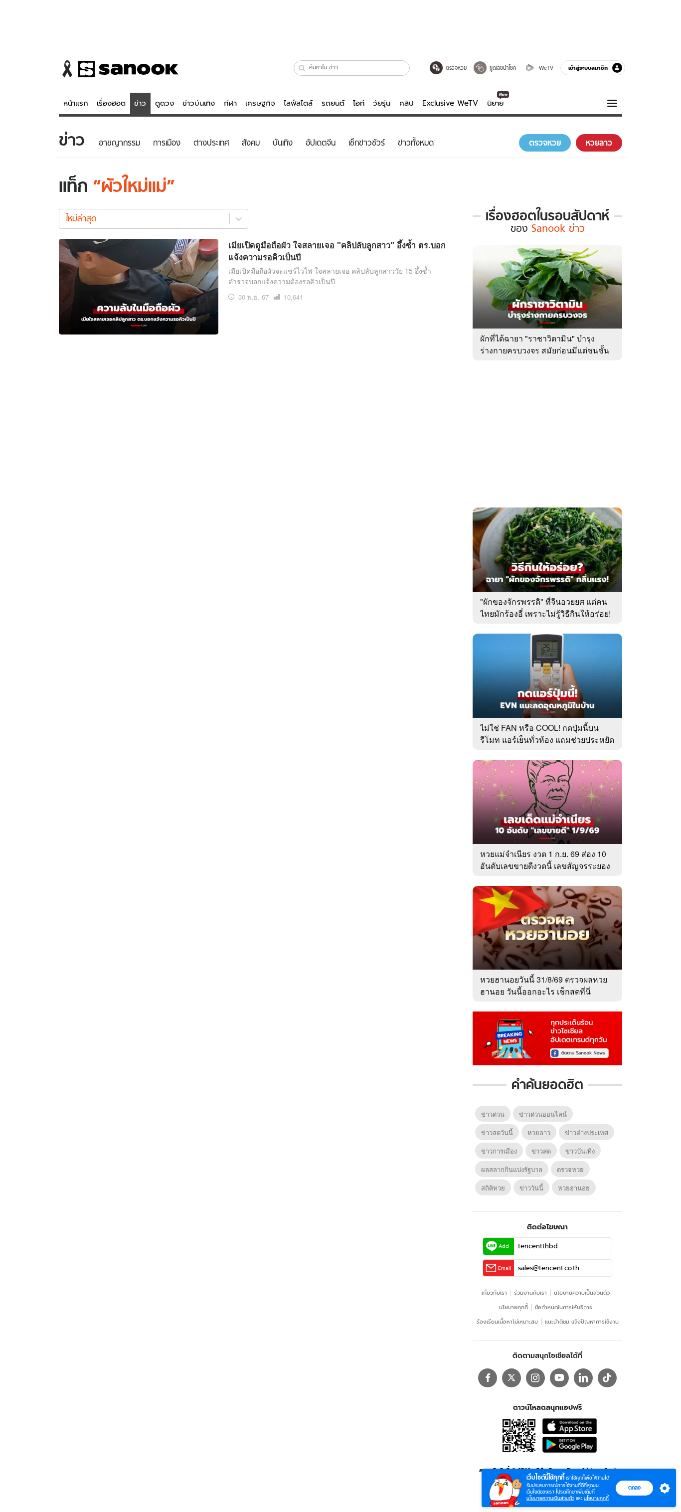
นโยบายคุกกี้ (513, 1307)
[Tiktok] (607, 1377)
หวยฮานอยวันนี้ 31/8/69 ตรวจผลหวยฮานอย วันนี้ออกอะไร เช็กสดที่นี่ (543, 985)
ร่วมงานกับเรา (530, 1293)
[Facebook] (487, 1377)
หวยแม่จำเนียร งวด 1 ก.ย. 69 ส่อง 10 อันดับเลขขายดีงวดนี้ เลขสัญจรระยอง (545, 859)
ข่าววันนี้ (531, 1187)
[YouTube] (559, 1377)
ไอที (358, 103)
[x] (511, 1377)
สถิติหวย (493, 1187)
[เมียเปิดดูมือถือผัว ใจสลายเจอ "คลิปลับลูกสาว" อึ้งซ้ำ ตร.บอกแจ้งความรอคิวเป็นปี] (138, 285)
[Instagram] (535, 1377)
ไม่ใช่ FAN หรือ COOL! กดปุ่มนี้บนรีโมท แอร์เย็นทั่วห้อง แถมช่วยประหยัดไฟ (547, 739)
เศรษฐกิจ (260, 103)
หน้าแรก (75, 103)
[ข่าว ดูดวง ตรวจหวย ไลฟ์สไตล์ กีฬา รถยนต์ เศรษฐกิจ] (118, 69)
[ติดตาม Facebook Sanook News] (547, 1037)
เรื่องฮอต (111, 103)
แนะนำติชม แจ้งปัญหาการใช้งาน (582, 1322)
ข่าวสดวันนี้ (497, 1132)
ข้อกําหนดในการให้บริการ (563, 1307)
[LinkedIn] (583, 1377)
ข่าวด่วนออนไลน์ (543, 1114)
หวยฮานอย (574, 1187)
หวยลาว (538, 1132)
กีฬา (230, 103)
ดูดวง (164, 103)
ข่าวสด (541, 1151)
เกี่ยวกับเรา (494, 1293)
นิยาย (495, 103)
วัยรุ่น (381, 103)
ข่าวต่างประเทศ (586, 1132)
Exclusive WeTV (450, 103)
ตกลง (634, 1488)
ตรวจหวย (570, 1169)
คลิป (406, 103)
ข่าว (140, 103)
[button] (302, 68)
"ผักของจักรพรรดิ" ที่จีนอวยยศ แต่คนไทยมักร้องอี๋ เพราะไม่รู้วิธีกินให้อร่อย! (545, 607)
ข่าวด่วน (493, 1114)
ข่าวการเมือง (499, 1151)
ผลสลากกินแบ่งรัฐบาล (511, 1169)
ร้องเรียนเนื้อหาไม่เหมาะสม (507, 1322)
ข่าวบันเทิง (198, 103)
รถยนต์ (333, 103)
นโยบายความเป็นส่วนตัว (582, 1293)
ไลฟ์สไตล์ (298, 103)
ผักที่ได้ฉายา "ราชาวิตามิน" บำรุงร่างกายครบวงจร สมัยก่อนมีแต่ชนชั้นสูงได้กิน (544, 350)
